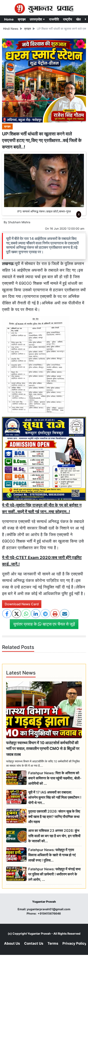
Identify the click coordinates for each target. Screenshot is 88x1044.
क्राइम (22, 19)
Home (9, 19)
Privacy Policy (74, 943)
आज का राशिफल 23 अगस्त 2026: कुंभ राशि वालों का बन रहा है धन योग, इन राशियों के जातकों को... (54, 836)
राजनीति (54, 19)
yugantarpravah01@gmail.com (48, 909)
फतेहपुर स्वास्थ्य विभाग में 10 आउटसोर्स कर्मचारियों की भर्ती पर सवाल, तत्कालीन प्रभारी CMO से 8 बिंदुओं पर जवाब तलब (42, 748)
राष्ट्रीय (67, 19)
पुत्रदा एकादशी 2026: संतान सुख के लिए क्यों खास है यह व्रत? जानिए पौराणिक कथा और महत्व (54, 816)
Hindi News (10, 28)
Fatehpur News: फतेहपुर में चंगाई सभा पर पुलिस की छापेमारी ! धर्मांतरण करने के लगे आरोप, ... (54, 874)
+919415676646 (49, 913)
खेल (78, 19)
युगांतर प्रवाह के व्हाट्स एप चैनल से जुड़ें (44, 624)
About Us (12, 943)
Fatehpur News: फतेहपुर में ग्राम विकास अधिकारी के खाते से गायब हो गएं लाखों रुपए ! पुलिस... (52, 855)
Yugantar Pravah (39, 933)
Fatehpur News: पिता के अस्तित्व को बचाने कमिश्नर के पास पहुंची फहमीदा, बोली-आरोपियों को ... (54, 778)
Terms (52, 943)
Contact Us (33, 943)
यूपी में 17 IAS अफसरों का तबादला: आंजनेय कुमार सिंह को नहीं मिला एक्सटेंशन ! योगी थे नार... (54, 797)
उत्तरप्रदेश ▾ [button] (37, 19)
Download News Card (22, 604)
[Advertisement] (44, 274)
